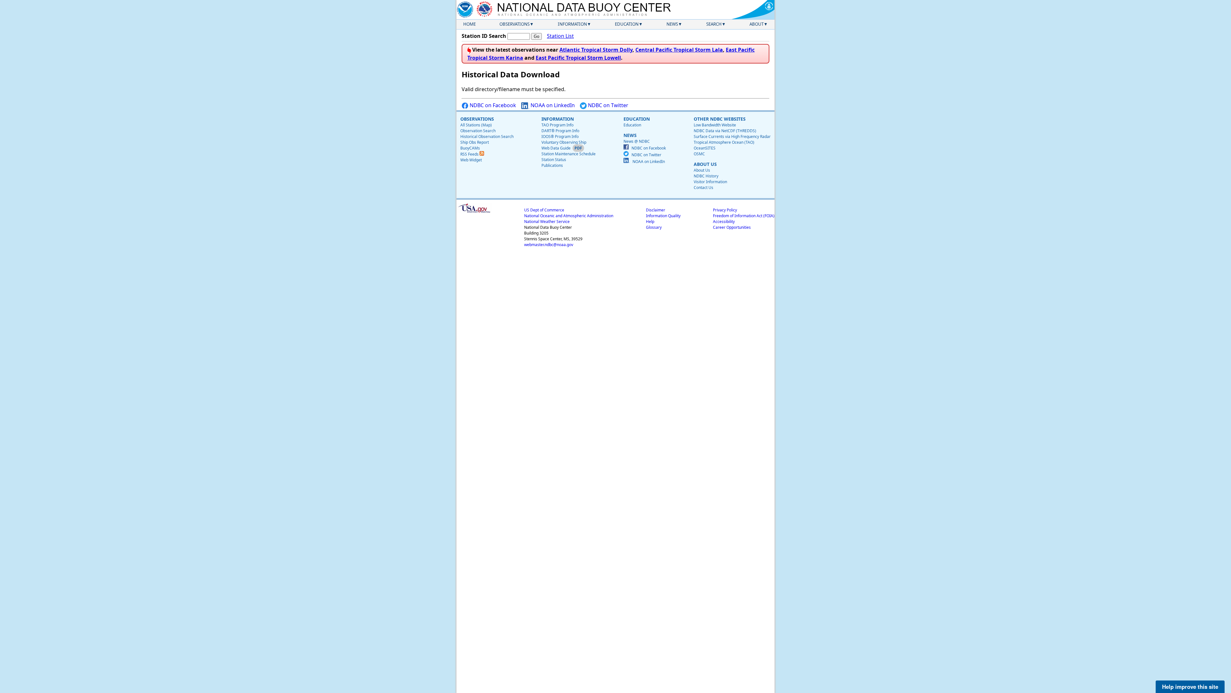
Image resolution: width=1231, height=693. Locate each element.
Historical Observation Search (487, 136)
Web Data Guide (556, 148)
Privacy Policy (725, 210)
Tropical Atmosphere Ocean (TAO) (724, 142)
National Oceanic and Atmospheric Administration (568, 215)
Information (572, 24)
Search (714, 24)
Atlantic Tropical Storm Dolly (595, 49)
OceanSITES (705, 148)
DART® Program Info (560, 130)
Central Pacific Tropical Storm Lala (679, 49)
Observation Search (478, 130)
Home (469, 24)
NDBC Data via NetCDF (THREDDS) (725, 130)
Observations (514, 24)
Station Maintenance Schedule (568, 154)
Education (627, 24)
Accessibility (724, 221)
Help (650, 221)
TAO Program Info (557, 125)
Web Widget (471, 160)
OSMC (699, 154)
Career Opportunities (732, 227)
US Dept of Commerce (544, 210)
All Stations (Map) (476, 125)
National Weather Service (547, 221)
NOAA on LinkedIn (552, 105)
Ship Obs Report (474, 142)
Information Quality (663, 215)
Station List (560, 35)
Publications (552, 165)
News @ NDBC (637, 141)
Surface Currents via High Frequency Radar (732, 136)
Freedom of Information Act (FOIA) (744, 215)
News (672, 24)
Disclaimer (655, 210)
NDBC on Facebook (492, 105)
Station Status (553, 159)
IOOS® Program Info (560, 136)
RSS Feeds (470, 154)
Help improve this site (1190, 686)
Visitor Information (710, 181)
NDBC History (706, 176)
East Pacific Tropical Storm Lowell (578, 57)
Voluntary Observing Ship (563, 142)
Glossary (654, 227)
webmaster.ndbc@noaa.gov (548, 244)
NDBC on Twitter (607, 105)
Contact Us (703, 187)
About (756, 24)
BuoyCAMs (470, 148)
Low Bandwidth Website (715, 125)
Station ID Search (484, 35)
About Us (702, 170)
